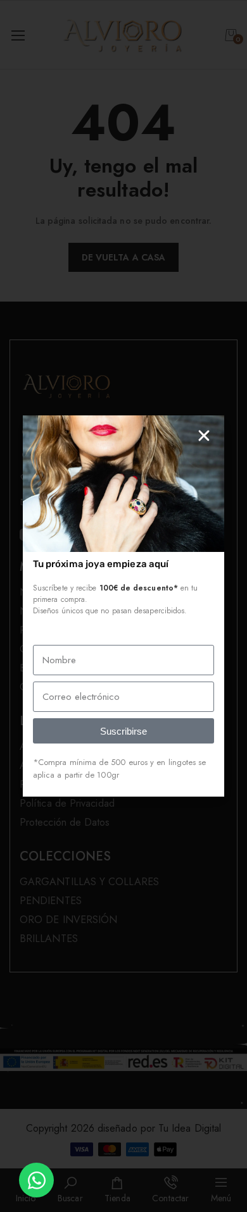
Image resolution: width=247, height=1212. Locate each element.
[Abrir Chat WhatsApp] (36, 1180)
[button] (204, 435)
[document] (123, 606)
